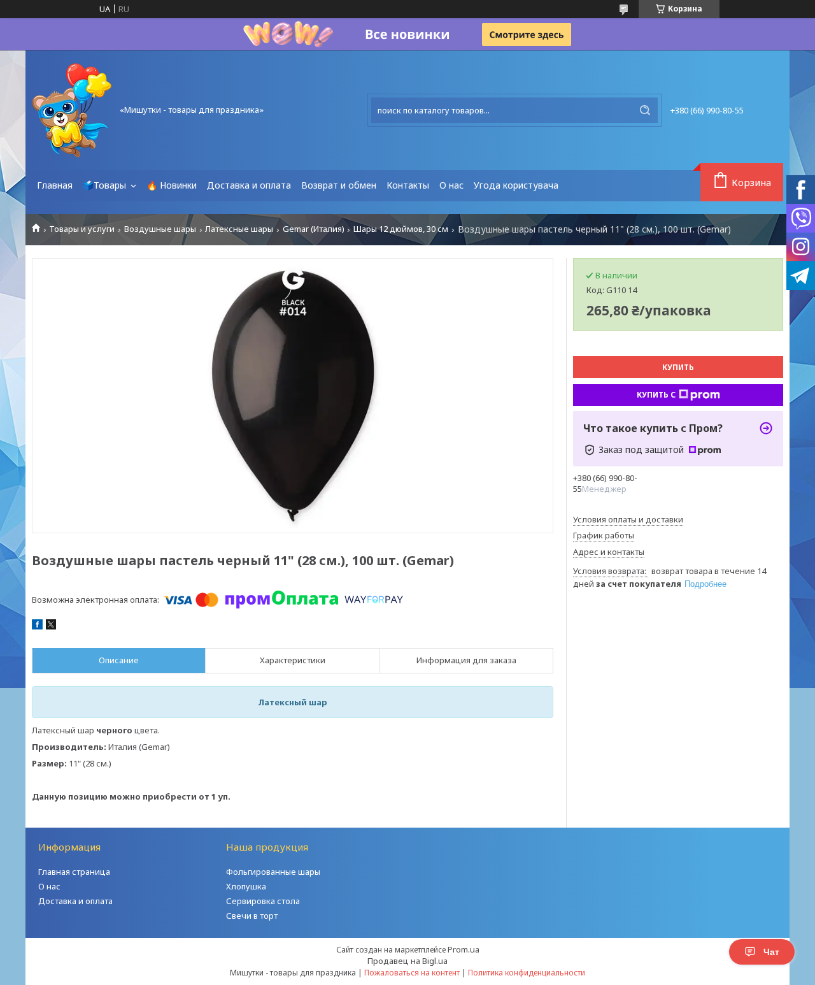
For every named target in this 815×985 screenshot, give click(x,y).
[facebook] (37, 626)
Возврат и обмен (338, 185)
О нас (451, 185)
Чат (771, 952)
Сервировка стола (263, 901)
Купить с (656, 394)
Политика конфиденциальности (526, 972)
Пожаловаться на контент (412, 972)
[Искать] (645, 110)
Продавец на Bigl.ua (407, 961)
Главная (55, 185)
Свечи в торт (252, 915)
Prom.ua (463, 949)
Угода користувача (516, 185)
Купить (678, 367)
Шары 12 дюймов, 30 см (400, 229)
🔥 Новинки (171, 185)
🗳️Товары (106, 185)
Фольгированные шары (273, 871)
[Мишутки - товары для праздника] (71, 110)
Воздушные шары (160, 229)
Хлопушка (246, 886)
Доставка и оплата (249, 185)
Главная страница (74, 871)
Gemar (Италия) (313, 229)
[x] (51, 626)
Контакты (407, 185)
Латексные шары (239, 229)
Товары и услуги (82, 229)
